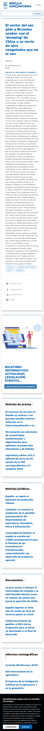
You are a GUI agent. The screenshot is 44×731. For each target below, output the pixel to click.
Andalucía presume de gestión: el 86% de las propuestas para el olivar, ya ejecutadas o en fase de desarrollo (20, 627)
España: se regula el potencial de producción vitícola (19, 499)
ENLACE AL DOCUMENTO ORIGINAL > (21, 72)
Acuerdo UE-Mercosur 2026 (21, 665)
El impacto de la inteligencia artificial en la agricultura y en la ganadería (21, 684)
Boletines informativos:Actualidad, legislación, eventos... (17, 373)
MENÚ (5, 8)
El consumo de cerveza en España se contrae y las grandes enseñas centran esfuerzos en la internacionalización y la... (20, 418)
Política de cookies (32, 723)
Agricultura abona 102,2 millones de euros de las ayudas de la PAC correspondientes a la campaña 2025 (20, 461)
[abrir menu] (5, 4)
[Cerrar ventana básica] (41, 698)
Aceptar (25, 727)
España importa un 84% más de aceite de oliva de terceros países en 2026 (20, 611)
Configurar (11, 727)
